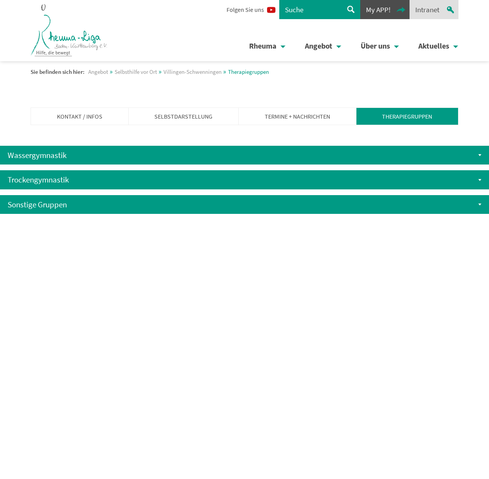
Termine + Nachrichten (297, 116)
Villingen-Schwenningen (193, 72)
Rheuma (263, 46)
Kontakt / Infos (79, 116)
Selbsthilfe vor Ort (136, 72)
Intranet (427, 9)
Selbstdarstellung (183, 116)
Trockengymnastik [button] (38, 179)
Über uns (375, 46)
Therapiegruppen (407, 116)
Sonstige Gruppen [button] (37, 204)
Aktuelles (433, 46)
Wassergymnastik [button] (37, 155)
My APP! (378, 9)
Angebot (318, 46)
